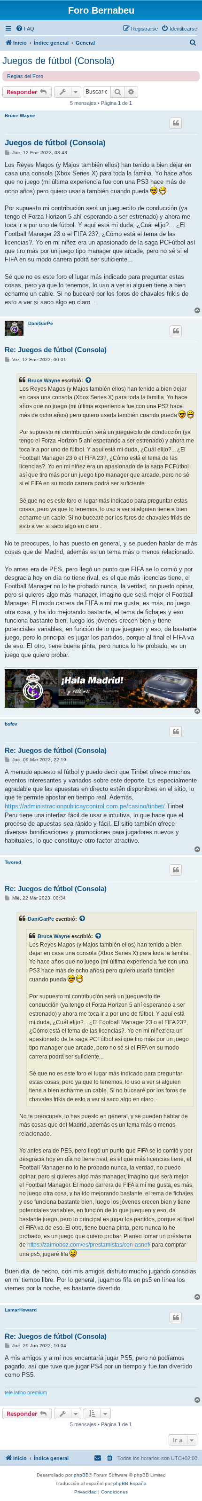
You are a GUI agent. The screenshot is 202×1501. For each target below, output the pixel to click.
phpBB (81, 1474)
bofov (11, 724)
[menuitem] (25, 28)
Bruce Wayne (20, 115)
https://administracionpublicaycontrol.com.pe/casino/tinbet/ (85, 806)
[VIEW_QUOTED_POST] (89, 380)
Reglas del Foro (25, 76)
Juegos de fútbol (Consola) (58, 60)
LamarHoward (21, 1309)
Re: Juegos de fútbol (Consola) (56, 350)
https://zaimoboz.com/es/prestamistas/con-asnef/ (88, 1244)
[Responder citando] (176, 123)
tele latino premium (26, 1392)
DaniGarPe (40, 323)
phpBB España (130, 1483)
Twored (13, 862)
